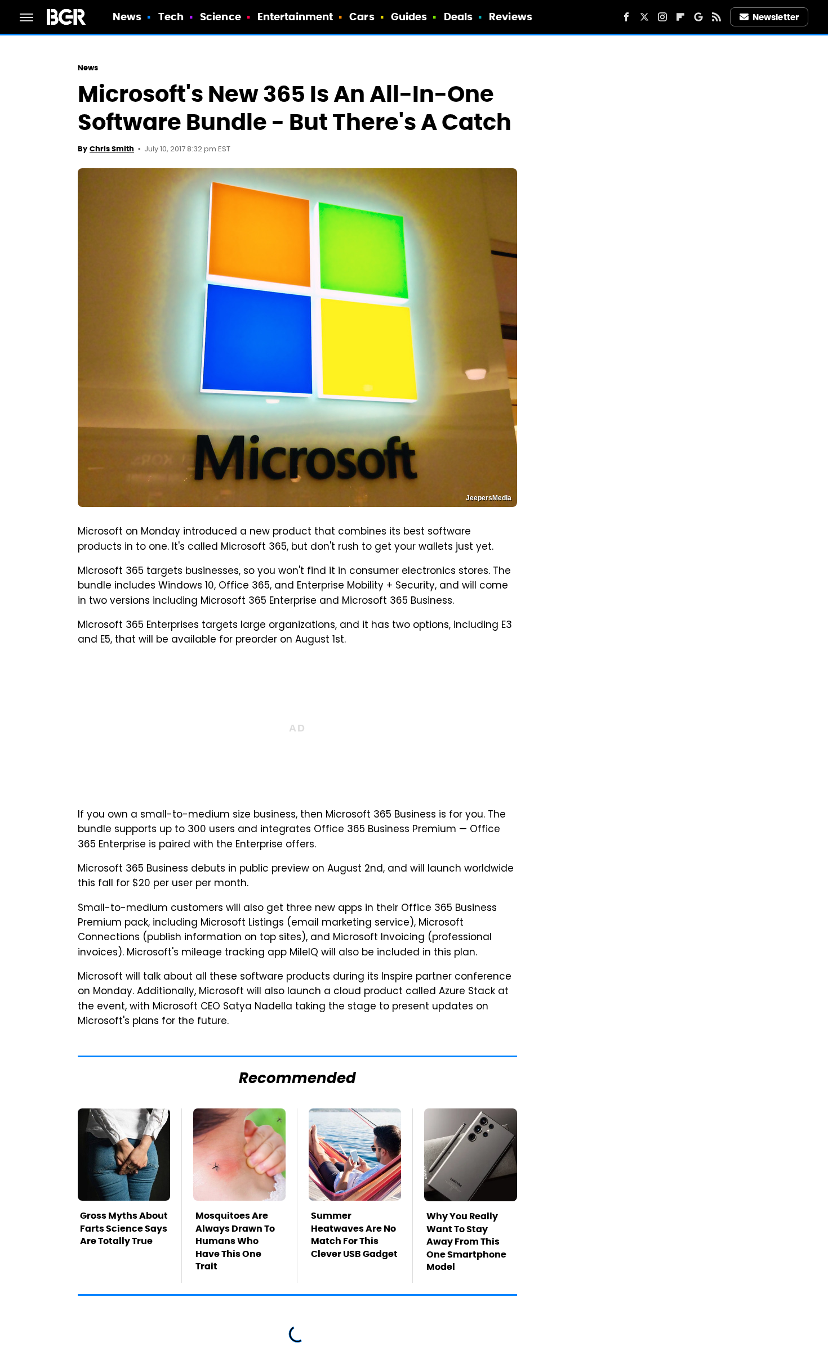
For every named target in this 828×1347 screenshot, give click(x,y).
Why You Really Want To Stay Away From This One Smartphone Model (466, 1241)
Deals (458, 16)
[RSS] (716, 16)
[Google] (698, 16)
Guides (409, 16)
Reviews (510, 16)
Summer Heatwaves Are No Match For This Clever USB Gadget (354, 1234)
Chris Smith (112, 149)
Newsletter (776, 17)
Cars (361, 16)
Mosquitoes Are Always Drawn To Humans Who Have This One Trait (235, 1241)
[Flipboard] (680, 16)
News (127, 16)
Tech (171, 16)
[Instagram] (662, 16)
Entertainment (295, 16)
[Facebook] (626, 16)
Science (220, 16)
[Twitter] (644, 16)
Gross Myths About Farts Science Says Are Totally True (124, 1228)
